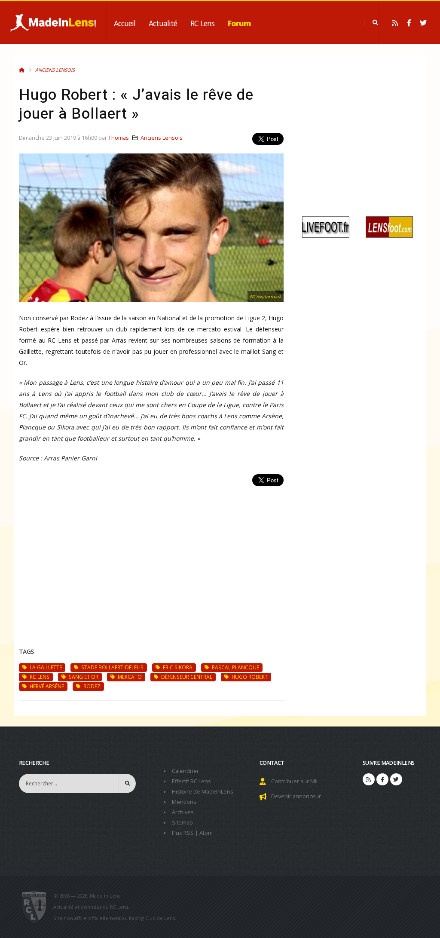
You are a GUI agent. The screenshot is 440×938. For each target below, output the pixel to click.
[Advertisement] (151, 557)
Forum (239, 23)
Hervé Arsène (46, 686)
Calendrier (185, 771)
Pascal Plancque (235, 667)
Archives (183, 812)
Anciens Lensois (55, 70)
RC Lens (202, 23)
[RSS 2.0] (395, 23)
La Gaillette (45, 667)
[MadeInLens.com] (37, 907)
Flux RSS (183, 833)
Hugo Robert (249, 676)
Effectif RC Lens (191, 781)
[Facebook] (409, 23)
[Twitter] (423, 23)
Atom (206, 833)
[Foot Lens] (389, 226)
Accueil (124, 23)
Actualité (163, 23)
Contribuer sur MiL (295, 781)
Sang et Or (82, 676)
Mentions (184, 802)
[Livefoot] (325, 226)
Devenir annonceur (296, 796)
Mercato (129, 676)
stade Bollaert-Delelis (112, 667)
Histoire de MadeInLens (202, 791)
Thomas (118, 137)
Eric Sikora (177, 667)
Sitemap (182, 822)
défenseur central (186, 676)
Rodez (91, 686)
